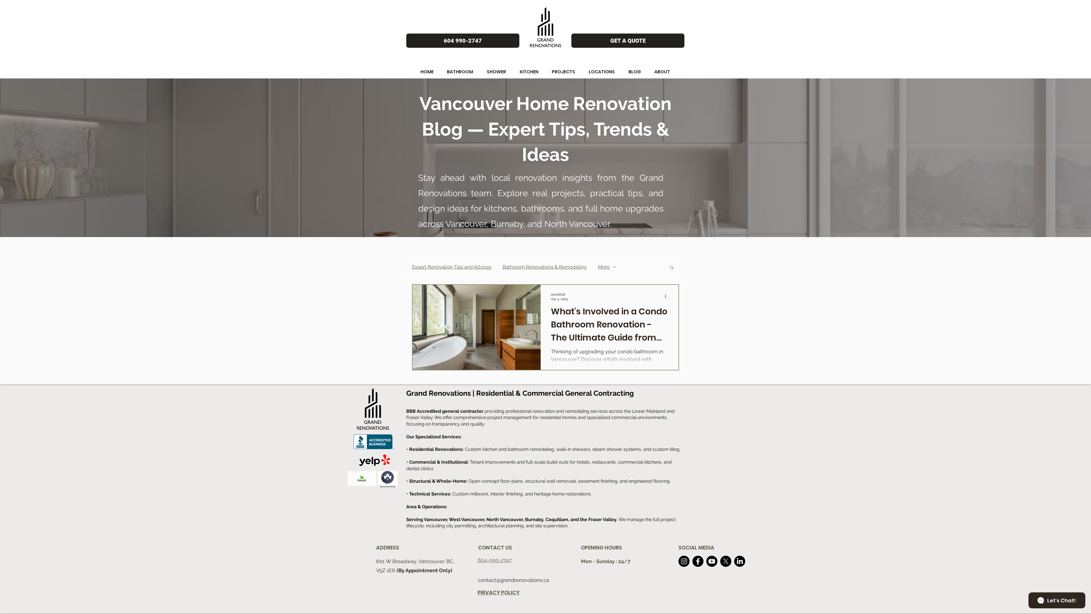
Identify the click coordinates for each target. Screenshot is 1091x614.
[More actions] (667, 296)
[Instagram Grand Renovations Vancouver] (684, 561)
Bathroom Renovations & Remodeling (545, 267)
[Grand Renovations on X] (725, 561)
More (604, 267)
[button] (427, 71)
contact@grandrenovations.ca (513, 580)
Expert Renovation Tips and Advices (451, 267)
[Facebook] (697, 561)
